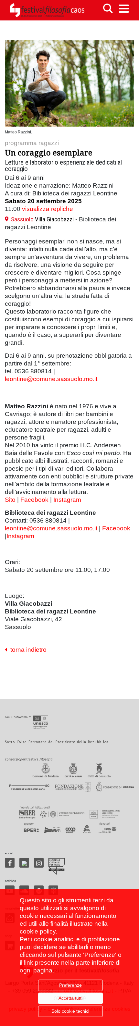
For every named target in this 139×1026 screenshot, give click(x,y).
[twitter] (24, 863)
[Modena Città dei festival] (56, 866)
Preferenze (70, 985)
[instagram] (39, 863)
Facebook (34, 499)
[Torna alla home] (47, 10)
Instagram (67, 499)
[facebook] (10, 863)
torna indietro (27, 649)
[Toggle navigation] (124, 9)
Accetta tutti (70, 998)
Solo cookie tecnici (70, 1011)
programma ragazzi (32, 143)
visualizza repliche (47, 208)
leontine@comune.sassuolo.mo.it (51, 379)
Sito (10, 499)
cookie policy (38, 931)
